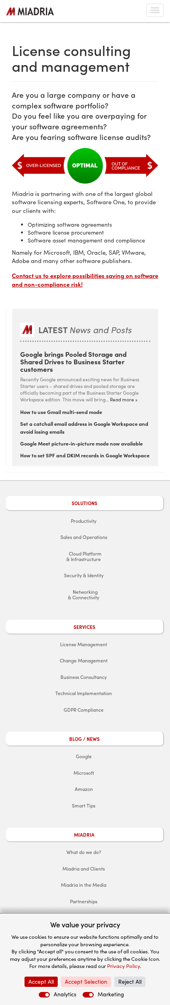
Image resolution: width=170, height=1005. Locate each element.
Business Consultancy (83, 677)
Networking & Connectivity (82, 594)
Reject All (130, 981)
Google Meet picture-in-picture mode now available (81, 443)
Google (84, 756)
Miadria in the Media (83, 885)
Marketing (111, 994)
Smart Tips (83, 805)
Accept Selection (86, 981)
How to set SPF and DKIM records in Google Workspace (84, 455)
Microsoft (84, 773)
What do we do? (83, 852)
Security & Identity (84, 575)
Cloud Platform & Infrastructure (83, 556)
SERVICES (84, 627)
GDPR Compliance (84, 710)
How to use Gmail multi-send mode (61, 411)
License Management (83, 644)
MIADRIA (84, 835)
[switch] (44, 995)
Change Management (84, 660)
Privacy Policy (123, 966)
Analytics (65, 994)
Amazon (84, 789)
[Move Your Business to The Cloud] (30, 11)
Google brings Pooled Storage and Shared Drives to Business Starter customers (73, 361)
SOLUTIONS (84, 503)
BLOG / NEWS (84, 739)
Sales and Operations (83, 537)
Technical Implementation (83, 693)
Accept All (41, 981)
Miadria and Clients (83, 868)
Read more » (124, 399)
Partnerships (83, 901)
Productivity (83, 521)
